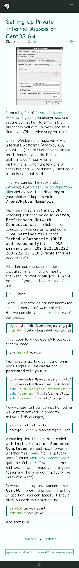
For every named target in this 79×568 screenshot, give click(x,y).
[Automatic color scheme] (39, 564)
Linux (33, 41)
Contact (29, 538)
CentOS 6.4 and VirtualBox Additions (33, 552)
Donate (51, 538)
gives (29, 117)
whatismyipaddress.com (49, 457)
